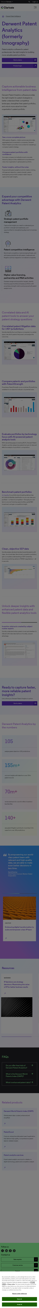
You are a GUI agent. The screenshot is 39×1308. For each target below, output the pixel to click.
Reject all (19, 1299)
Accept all (19, 1304)
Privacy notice (11, 1284)
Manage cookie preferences (19, 1293)
